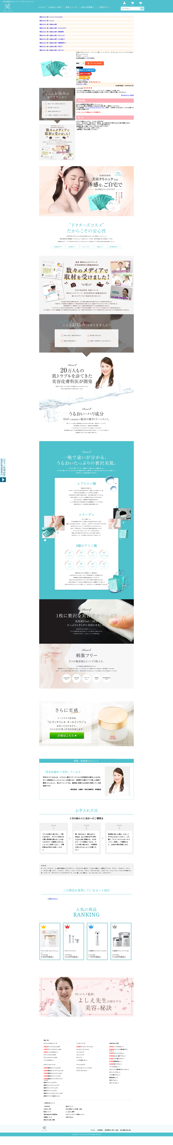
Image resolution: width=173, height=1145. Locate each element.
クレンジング (80, 1052)
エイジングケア (62, 28)
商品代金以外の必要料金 (50, 1114)
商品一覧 (46, 1040)
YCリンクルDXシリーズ (50, 1043)
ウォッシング (80, 1054)
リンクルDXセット (51, 1052)
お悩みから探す (53, 24)
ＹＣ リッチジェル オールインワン (95, 107)
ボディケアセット (114, 1083)
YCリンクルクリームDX (52, 1049)
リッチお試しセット (82, 1060)
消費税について (48, 1117)
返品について (69, 1106)
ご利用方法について (49, 1103)
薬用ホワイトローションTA (53, 1070)
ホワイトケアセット (117, 1053)
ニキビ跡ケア (61, 39)
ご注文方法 (47, 1106)
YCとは (41, 7)
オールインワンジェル (84, 1046)
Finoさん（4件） (82, 84)
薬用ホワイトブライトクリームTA (53, 1093)
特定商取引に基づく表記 (111, 1130)
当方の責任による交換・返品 (74, 1109)
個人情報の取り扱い (126, 1130)
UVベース (79, 1057)
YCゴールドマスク (81, 1070)
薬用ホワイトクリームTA (53, 1073)
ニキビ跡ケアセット (117, 1058)
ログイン (124, 5)
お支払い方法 (47, 1109)
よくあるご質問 (70, 1111)
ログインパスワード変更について (75, 1114)
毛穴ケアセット (115, 1064)
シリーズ (51, 17)
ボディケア (61, 50)
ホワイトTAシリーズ (49, 1064)
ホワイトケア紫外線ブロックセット (119, 1069)
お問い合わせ (69, 1117)
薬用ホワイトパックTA (52, 1076)
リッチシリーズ (80, 1043)
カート (132, 5)
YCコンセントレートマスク (84, 1068)
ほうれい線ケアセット (117, 1056)
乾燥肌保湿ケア (62, 42)
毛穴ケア (60, 46)
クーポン (141, 5)
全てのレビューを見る (127, 95)
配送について (47, 1111)
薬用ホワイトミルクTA (52, 1068)
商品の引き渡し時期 (49, 1120)
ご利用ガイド (103, 7)
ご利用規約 (100, 1130)
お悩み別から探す (114, 1043)
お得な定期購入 (87, 7)
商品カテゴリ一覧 (44, 17)
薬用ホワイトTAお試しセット (52, 1096)
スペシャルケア (59, 17)
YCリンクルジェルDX (52, 1046)
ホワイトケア (61, 35)
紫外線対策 (61, 31)
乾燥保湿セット (115, 1061)
